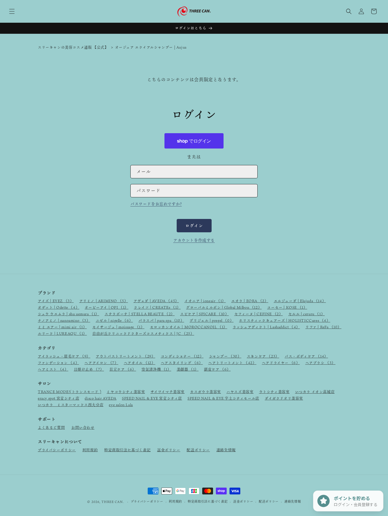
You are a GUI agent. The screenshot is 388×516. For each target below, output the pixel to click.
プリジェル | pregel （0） (211, 320)
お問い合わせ (83, 427)
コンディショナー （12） (182, 356)
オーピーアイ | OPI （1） (106, 307)
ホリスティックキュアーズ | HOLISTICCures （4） (284, 320)
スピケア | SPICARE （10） (204, 313)
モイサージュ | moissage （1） (118, 326)
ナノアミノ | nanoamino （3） (64, 320)
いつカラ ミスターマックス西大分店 (70, 404)
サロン (44, 383)
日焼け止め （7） (89, 369)
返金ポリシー (168, 449)
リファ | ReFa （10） (323, 326)
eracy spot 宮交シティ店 (58, 398)
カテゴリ (46, 348)
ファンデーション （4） (58, 362)
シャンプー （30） (225, 356)
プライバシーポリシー (57, 449)
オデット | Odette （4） (58, 307)
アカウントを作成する (194, 240)
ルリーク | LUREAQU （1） (62, 333)
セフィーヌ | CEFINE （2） (258, 313)
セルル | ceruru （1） (306, 313)
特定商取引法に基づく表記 (127, 449)
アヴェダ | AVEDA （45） (156, 300)
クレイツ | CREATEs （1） (157, 307)
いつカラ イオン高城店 (315, 391)
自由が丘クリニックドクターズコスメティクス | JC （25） (143, 333)
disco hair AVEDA (100, 398)
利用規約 (90, 449)
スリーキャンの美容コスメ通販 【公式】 (73, 47)
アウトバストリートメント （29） (125, 356)
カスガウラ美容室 (205, 391)
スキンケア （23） (263, 356)
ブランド (46, 293)
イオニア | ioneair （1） (205, 300)
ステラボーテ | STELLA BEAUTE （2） (140, 313)
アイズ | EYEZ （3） (56, 300)
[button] (12, 11)
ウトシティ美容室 (274, 391)
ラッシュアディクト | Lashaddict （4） (266, 326)
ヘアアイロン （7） (101, 362)
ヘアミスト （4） (53, 369)
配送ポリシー (198, 449)
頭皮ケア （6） (217, 369)
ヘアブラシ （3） (320, 362)
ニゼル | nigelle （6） (114, 320)
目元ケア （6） (122, 369)
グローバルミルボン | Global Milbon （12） (224, 307)
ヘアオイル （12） (139, 362)
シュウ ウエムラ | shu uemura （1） (68, 313)
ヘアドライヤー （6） (281, 362)
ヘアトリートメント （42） (232, 362)
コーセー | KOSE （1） (287, 307)
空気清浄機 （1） (156, 369)
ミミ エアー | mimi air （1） (62, 326)
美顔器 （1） (188, 369)
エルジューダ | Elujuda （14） (300, 300)
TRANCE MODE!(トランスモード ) (69, 391)
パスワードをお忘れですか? (156, 204)
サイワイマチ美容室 (168, 391)
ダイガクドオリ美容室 (284, 398)
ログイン (194, 225)
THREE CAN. (112, 502)
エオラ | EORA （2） (249, 300)
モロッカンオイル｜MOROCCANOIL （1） (188, 326)
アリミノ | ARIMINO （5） (103, 300)
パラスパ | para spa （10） (161, 320)
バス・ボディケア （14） (306, 356)
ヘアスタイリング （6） (182, 362)
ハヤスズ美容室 (239, 391)
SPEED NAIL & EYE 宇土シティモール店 (223, 398)
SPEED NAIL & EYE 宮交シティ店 (152, 398)
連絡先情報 (226, 449)
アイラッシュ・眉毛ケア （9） (64, 356)
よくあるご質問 (51, 427)
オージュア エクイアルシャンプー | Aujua (150, 47)
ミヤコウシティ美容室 (126, 391)
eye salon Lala (121, 404)
